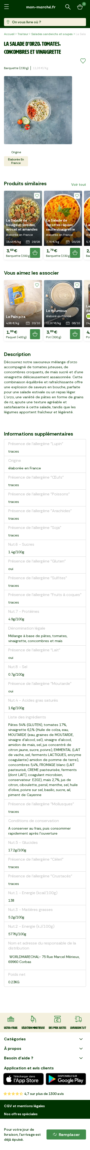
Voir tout (78, 184)
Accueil (9, 34)
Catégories (15, 1039)
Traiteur (23, 34)
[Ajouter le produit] (35, 253)
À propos (12, 1048)
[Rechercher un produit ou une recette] (68, 7)
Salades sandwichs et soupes (52, 34)
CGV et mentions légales (24, 1106)
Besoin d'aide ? (18, 1058)
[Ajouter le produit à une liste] (83, 61)
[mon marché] (45, 7)
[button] (23, 225)
